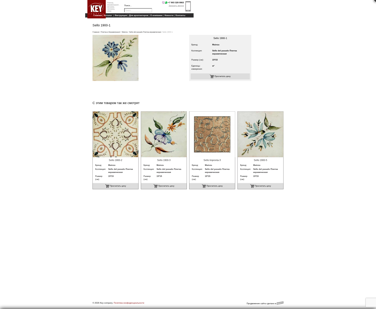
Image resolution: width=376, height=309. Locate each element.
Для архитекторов (138, 15)
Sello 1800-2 (115, 160)
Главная (97, 15)
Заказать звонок (176, 5)
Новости (168, 15)
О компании (156, 15)
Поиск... (128, 5)
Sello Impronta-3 (212, 160)
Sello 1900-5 (260, 160)
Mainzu (125, 32)
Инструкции (121, 15)
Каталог (108, 15)
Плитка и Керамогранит (111, 32)
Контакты (180, 15)
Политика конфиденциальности (129, 303)
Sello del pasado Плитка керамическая (145, 32)
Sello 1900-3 (164, 160)
